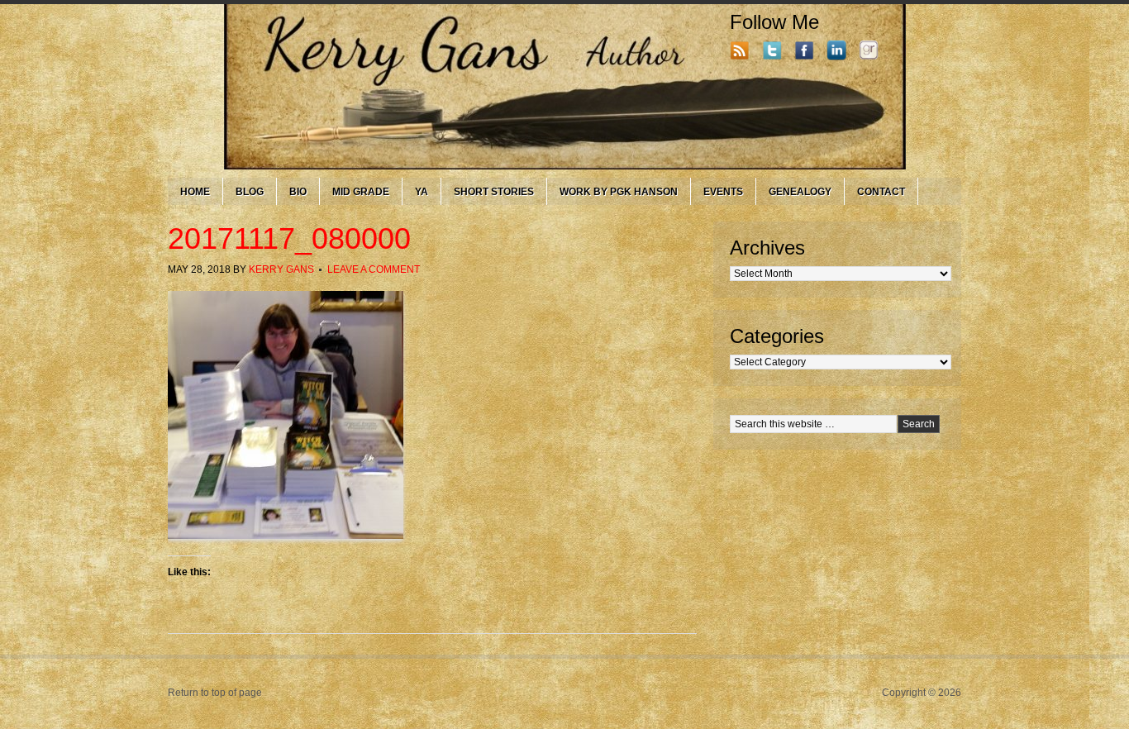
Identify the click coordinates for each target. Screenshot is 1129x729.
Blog (250, 192)
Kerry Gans (281, 269)
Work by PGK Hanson (619, 192)
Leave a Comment (373, 269)
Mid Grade (360, 192)
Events (723, 192)
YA (421, 192)
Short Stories (494, 192)
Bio (298, 192)
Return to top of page (215, 692)
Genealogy (800, 192)
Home (195, 192)
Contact (881, 192)
